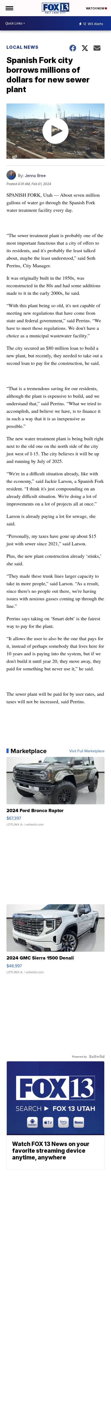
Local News (22, 47)
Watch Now (95, 8)
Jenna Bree (35, 175)
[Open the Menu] (9, 8)
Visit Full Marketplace (87, 751)
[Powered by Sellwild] (97, 1056)
